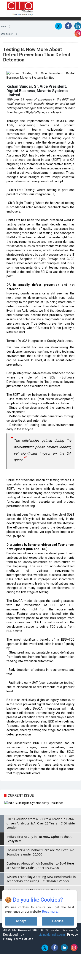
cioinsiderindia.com (50, 939)
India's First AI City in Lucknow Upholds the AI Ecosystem (39, 843)
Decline (58, 921)
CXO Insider (8, 33)
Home (4, 26)
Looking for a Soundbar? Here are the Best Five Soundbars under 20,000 (40, 856)
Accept (21, 921)
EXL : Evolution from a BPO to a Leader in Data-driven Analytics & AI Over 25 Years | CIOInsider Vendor (41, 827)
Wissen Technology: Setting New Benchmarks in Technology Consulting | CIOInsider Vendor (41, 883)
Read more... (50, 911)
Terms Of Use (23, 943)
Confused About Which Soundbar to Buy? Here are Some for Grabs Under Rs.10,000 (40, 870)
